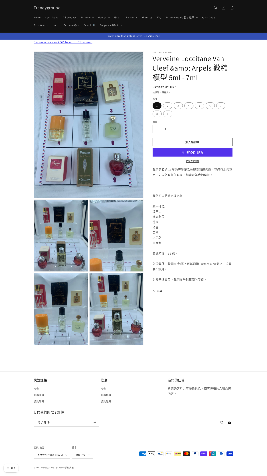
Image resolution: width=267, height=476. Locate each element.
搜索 (36, 388)
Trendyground (47, 467)
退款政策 (39, 401)
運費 (166, 92)
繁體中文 (81, 454)
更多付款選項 (192, 161)
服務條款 (39, 395)
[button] (87, 17)
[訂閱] (95, 422)
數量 (155, 121)
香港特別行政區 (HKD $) (50, 454)
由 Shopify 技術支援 (64, 467)
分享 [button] (159, 291)
